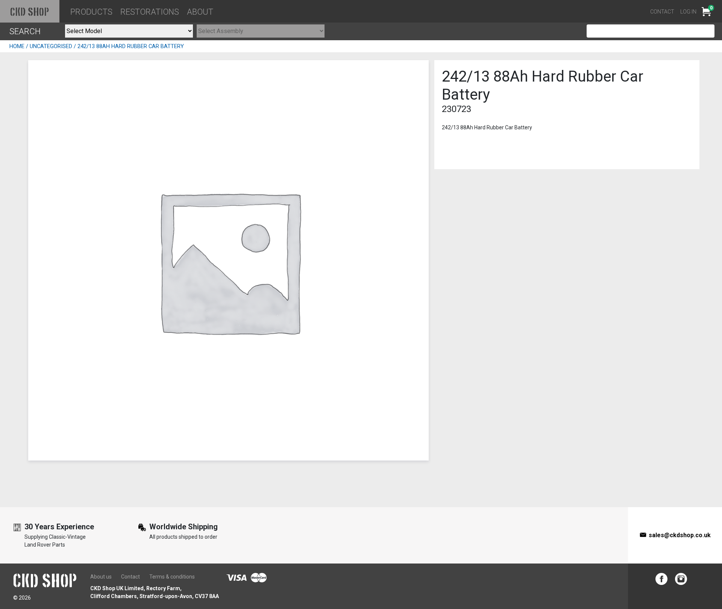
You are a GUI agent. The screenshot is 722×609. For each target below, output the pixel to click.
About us (101, 577)
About (200, 12)
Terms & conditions (172, 577)
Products (91, 12)
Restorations (149, 12)
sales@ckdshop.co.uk (680, 535)
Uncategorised (51, 46)
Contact (662, 12)
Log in (688, 12)
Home (16, 46)
